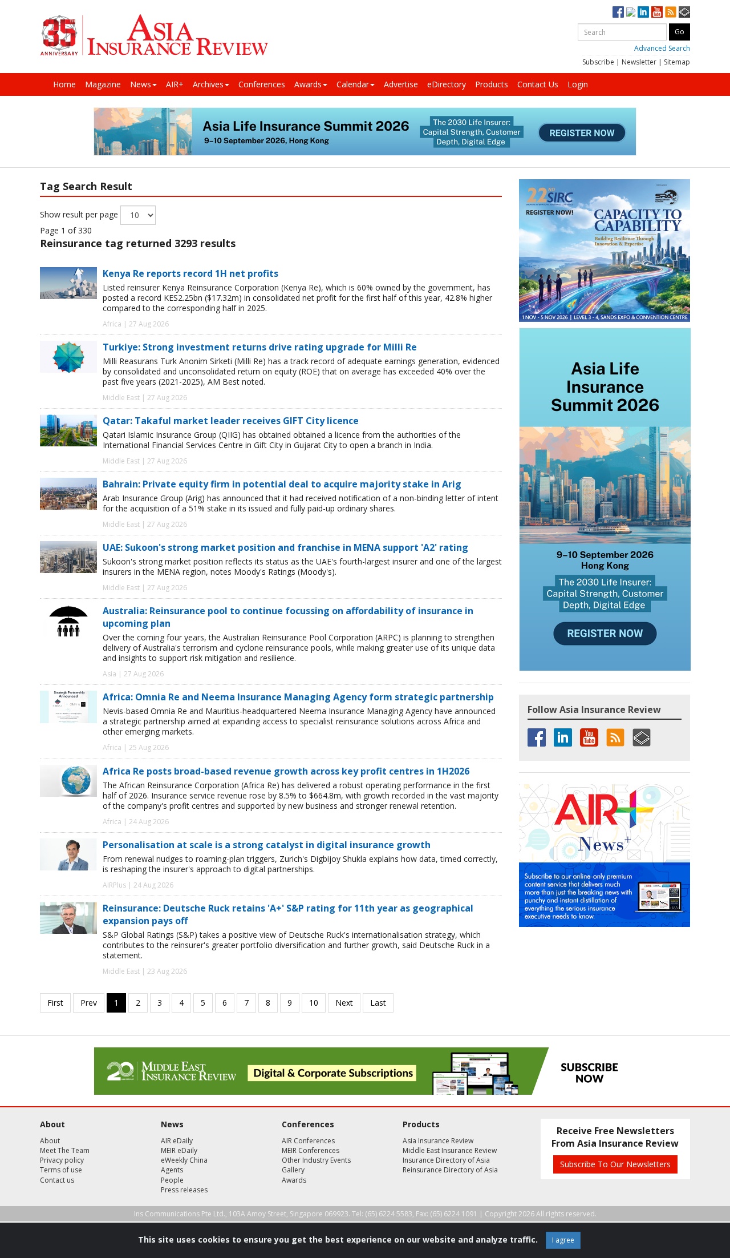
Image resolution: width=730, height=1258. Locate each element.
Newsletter (639, 62)
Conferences (261, 84)
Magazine (103, 84)
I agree (563, 1240)
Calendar (352, 84)
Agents (172, 1170)
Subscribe (598, 62)
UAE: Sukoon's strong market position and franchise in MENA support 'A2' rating (285, 547)
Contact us (57, 1180)
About (50, 1141)
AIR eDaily (177, 1141)
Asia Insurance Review (438, 1141)
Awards (308, 84)
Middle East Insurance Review (450, 1150)
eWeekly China (184, 1160)
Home (64, 84)
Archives (208, 84)
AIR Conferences (308, 1141)
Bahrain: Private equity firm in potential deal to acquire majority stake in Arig (282, 484)
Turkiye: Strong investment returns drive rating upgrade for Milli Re (260, 347)
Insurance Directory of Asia (446, 1160)
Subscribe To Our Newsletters (615, 1164)
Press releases (184, 1190)
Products (491, 84)
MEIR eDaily (179, 1150)
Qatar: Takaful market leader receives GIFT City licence (231, 420)
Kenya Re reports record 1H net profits (190, 273)
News (140, 84)
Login (577, 84)
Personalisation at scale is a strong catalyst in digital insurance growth (267, 844)
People (172, 1180)
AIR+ (175, 84)
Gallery (293, 1170)
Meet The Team (65, 1150)
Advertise (401, 84)
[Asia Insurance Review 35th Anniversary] (154, 35)
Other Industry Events (316, 1160)
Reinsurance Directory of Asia (450, 1170)
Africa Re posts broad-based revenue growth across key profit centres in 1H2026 (286, 771)
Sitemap (677, 62)
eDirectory (446, 84)
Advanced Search (662, 48)
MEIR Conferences (310, 1150)
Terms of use (61, 1170)
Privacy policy (62, 1160)
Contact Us (537, 84)
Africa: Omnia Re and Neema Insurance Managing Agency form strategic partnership (298, 697)
